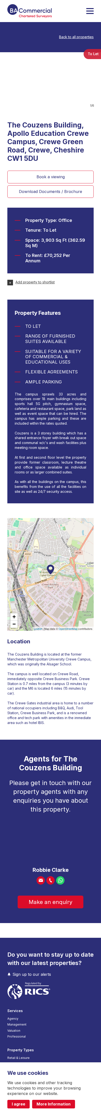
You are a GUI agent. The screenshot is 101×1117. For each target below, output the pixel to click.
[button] (90, 11)
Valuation (13, 1030)
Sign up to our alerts (32, 974)
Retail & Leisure (18, 1058)
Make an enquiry (50, 902)
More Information (54, 1104)
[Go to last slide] (8, 79)
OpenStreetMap (68, 629)
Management (16, 1024)
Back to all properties (76, 37)
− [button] (14, 624)
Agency (12, 1018)
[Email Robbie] (41, 880)
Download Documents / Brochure (50, 191)
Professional (16, 1036)
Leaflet (38, 629)
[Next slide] (92, 79)
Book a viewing (51, 176)
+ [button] (14, 617)
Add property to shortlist (35, 282)
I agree (18, 1104)
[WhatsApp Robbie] (60, 880)
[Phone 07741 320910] (50, 880)
